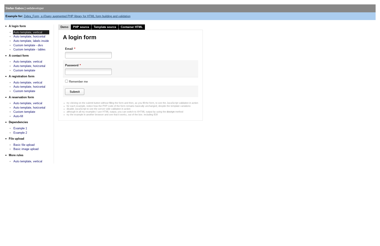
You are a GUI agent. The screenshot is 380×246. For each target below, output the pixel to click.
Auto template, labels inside (31, 41)
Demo (64, 27)
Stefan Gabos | (24, 8)
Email (70, 48)
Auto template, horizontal (29, 36)
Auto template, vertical (27, 32)
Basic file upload (24, 144)
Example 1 (20, 128)
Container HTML (132, 27)
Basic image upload (25, 149)
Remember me (78, 81)
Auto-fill (18, 116)
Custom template (24, 70)
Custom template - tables (29, 49)
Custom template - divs (28, 45)
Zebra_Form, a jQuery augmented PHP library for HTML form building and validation (77, 16)
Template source (105, 27)
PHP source (81, 27)
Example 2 (20, 132)
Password (73, 65)
